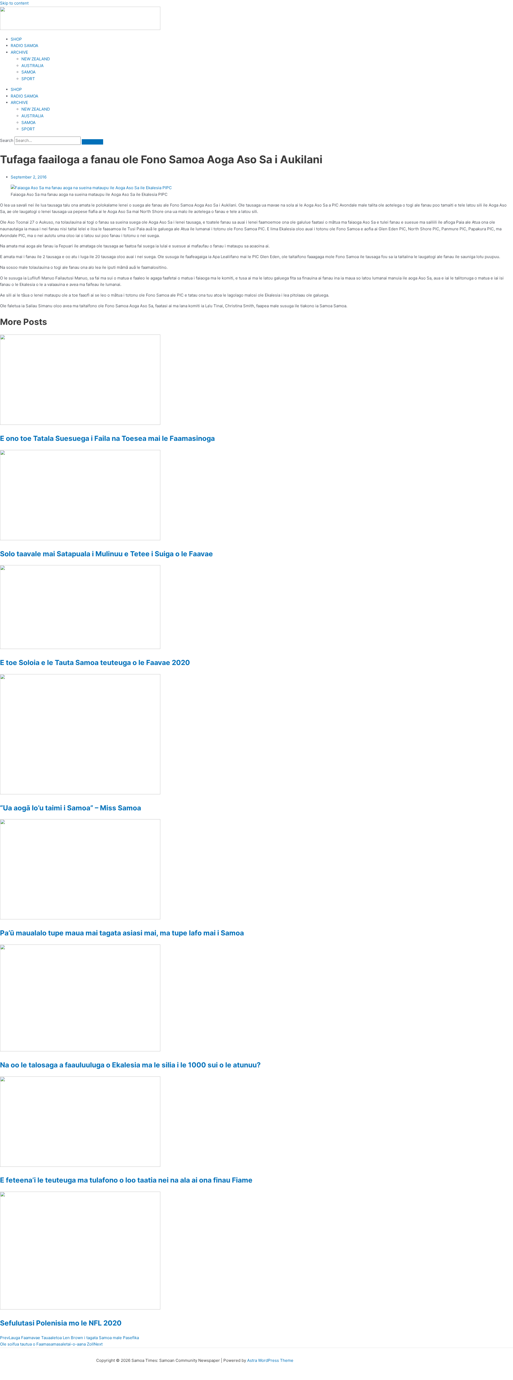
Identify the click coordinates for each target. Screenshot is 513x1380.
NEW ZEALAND (35, 58)
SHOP (16, 39)
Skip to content (14, 3)
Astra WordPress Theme (270, 1360)
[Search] (92, 142)
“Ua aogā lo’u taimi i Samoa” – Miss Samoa (70, 808)
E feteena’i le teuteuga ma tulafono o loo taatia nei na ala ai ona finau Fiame (126, 1180)
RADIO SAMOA (24, 45)
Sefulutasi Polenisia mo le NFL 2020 (61, 1323)
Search (6, 140)
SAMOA (28, 72)
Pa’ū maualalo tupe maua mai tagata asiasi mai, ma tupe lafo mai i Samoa (122, 933)
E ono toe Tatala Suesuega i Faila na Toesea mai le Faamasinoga (107, 438)
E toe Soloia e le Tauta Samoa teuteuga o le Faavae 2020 (95, 662)
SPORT (28, 78)
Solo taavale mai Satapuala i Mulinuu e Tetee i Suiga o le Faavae (106, 554)
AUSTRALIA (32, 65)
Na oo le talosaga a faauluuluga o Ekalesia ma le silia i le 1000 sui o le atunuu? (130, 1065)
